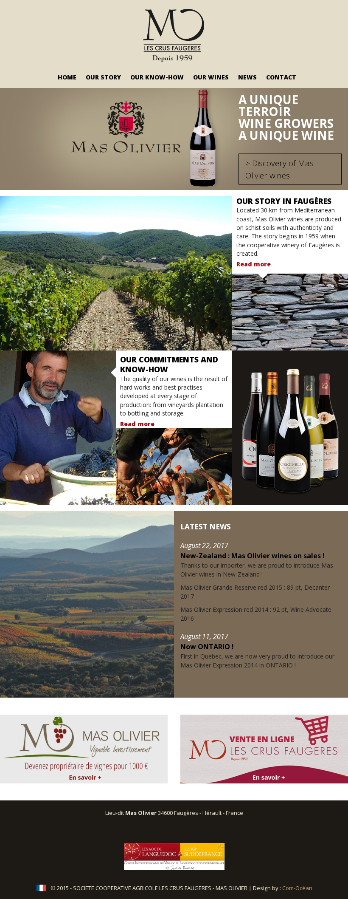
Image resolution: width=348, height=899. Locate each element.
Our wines (211, 77)
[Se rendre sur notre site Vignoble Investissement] (84, 749)
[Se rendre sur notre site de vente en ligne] (264, 749)
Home (67, 77)
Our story (103, 77)
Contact (281, 77)
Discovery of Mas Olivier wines (279, 169)
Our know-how (157, 77)
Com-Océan (297, 888)
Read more (253, 264)
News (247, 77)
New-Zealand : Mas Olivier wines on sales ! (252, 555)
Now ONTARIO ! (207, 646)
